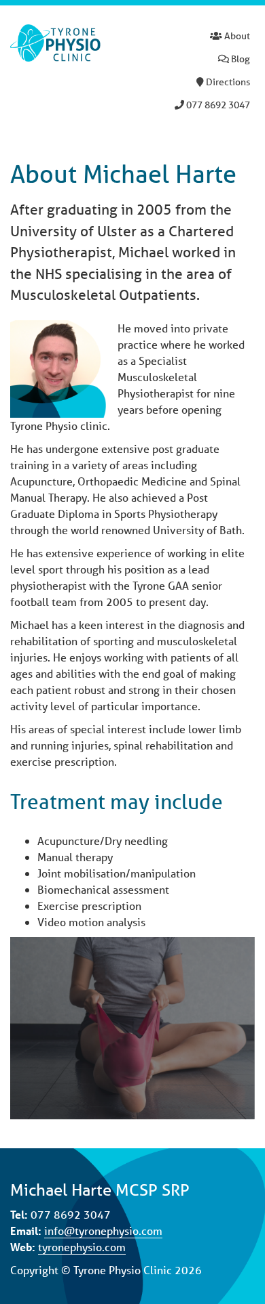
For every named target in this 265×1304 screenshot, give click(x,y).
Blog (239, 59)
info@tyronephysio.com (103, 1230)
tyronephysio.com (82, 1247)
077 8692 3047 (217, 105)
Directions (227, 82)
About (236, 36)
